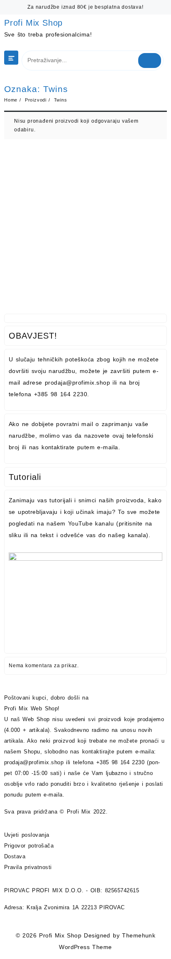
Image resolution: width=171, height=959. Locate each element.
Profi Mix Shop (33, 22)
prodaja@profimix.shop (34, 762)
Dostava (14, 856)
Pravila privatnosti (28, 867)
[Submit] (149, 60)
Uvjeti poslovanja (26, 835)
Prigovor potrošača (29, 846)
